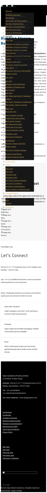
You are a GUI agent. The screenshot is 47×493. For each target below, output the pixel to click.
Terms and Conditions (11, 429)
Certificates (7, 412)
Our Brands (7, 415)
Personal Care (8, 452)
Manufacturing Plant (10, 426)
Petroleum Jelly (8, 455)
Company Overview (10, 418)
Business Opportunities (11, 421)
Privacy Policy (8, 432)
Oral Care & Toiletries (11, 458)
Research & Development (12, 424)
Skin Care (6, 447)
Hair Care (6, 450)
